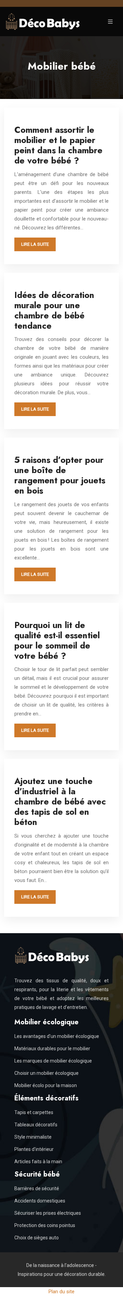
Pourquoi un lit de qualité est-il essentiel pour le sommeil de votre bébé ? (57, 640)
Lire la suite (35, 244)
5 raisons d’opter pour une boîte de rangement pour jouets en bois (59, 475)
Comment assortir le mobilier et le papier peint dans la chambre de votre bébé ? (58, 145)
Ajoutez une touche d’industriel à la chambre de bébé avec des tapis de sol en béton (60, 801)
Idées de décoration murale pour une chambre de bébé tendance (54, 310)
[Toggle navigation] (110, 22)
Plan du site (61, 1291)
